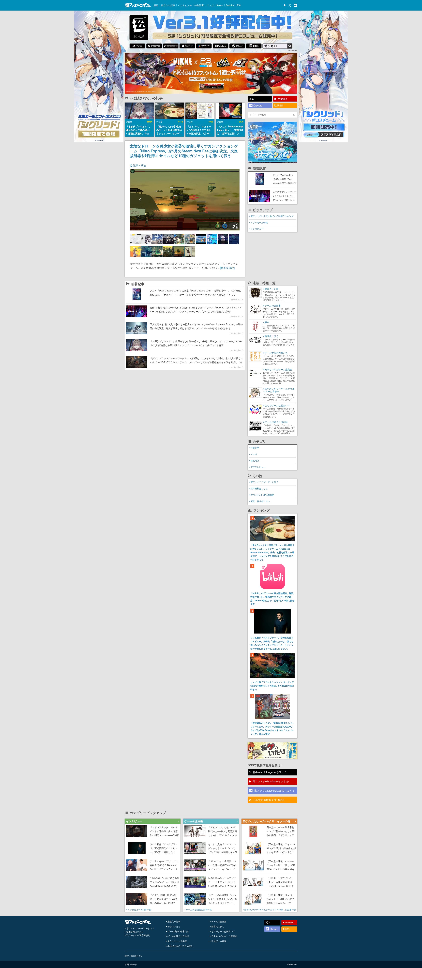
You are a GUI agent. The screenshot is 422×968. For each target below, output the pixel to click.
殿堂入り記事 (168, 5)
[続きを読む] (227, 268)
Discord (257, 105)
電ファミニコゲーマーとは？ (264, 482)
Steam (219, 5)
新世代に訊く (217, 926)
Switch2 (230, 5)
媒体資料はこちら (259, 488)
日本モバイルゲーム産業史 (224, 936)
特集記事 (199, 5)
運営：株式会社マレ (260, 501)
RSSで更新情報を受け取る (269, 800)
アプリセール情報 (259, 222)
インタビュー (185, 5)
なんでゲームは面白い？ (223, 931)
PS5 (239, 5)
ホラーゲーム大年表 (177, 941)
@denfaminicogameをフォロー (271, 772)
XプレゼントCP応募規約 (262, 494)
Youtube (282, 99)
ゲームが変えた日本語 (178, 936)
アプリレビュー (258, 467)
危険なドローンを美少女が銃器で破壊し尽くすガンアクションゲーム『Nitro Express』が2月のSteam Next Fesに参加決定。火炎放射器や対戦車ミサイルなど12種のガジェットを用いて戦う (184, 150)
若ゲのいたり (173, 926)
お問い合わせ (131, 964)
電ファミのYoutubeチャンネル (271, 781)
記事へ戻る (139, 165)
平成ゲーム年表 (218, 941)
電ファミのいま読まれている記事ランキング (272, 216)
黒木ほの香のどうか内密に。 (181, 946)
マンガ (210, 5)
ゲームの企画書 (218, 921)
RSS (280, 105)
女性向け (255, 460)
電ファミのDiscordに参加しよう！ (274, 790)
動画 (156, 5)
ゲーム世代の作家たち (178, 931)
